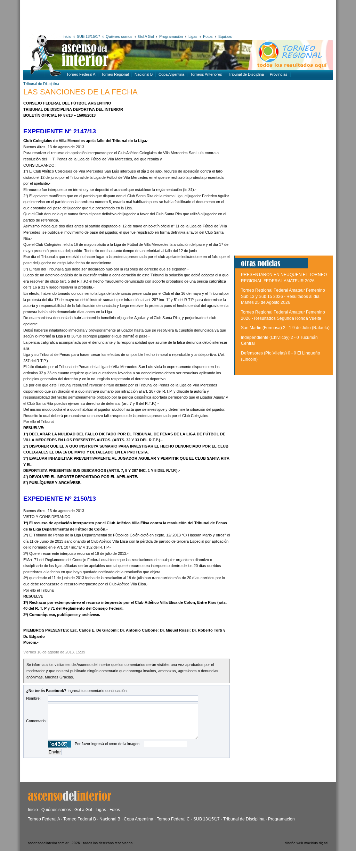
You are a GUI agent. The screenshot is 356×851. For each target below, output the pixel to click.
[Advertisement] (125, 15)
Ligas (192, 36)
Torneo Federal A (80, 74)
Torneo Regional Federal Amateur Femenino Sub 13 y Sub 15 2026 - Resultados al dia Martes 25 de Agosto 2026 (283, 296)
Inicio (67, 36)
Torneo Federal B (79, 819)
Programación (171, 36)
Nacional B (144, 74)
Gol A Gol (146, 36)
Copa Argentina (171, 74)
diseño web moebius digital (306, 843)
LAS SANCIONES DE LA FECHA (80, 91)
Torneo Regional (115, 74)
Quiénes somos (119, 36)
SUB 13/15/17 (88, 36)
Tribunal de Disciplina (246, 74)
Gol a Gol (83, 809)
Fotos (208, 36)
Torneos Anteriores (206, 74)
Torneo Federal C (173, 819)
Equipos (225, 36)
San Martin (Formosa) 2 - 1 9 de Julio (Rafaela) (285, 327)
